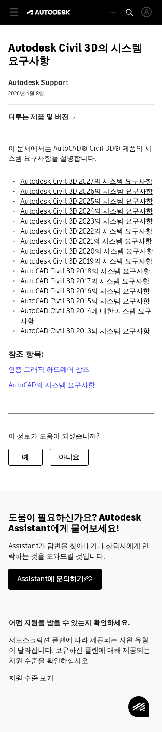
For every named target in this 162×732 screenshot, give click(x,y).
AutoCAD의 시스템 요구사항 (51, 385)
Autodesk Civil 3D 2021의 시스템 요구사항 (86, 241)
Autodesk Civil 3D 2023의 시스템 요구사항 (86, 221)
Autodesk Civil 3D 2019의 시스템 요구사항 (86, 261)
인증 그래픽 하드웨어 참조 (48, 369)
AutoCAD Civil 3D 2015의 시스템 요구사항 (85, 301)
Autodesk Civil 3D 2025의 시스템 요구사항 (86, 201)
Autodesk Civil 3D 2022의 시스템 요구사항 (86, 231)
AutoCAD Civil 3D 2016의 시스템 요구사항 (85, 291)
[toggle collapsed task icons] (113, 12)
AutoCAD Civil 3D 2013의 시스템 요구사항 (85, 331)
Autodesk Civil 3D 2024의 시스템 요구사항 (86, 211)
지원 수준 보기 (31, 678)
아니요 (69, 457)
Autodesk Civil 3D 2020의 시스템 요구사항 (86, 251)
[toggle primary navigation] (18, 12)
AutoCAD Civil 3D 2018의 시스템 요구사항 (85, 271)
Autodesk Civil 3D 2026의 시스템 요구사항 (86, 191)
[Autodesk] (49, 12)
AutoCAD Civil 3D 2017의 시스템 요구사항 (84, 281)
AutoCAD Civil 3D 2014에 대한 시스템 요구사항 (86, 316)
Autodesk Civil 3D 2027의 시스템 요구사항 (86, 181)
